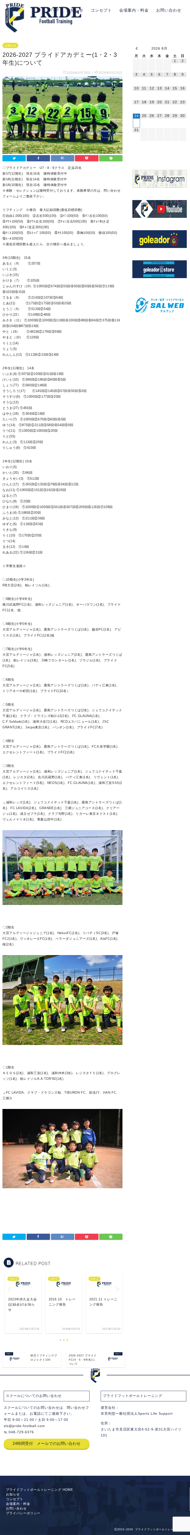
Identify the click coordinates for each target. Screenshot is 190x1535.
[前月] (136, 48)
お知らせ (75, 10)
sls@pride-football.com (24, 1426)
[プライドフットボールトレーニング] (43, 31)
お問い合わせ (168, 10)
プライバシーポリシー (23, 1513)
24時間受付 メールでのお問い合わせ (46, 1443)
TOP (55, 10)
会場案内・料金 (134, 10)
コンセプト (101, 10)
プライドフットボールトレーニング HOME (39, 1490)
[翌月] (182, 48)
